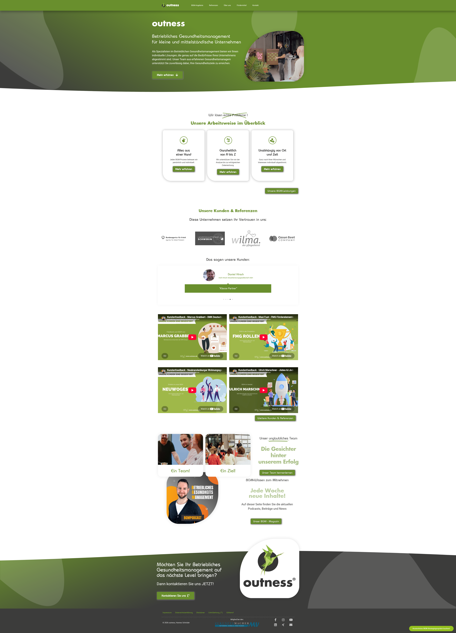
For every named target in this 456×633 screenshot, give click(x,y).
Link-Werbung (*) (215, 612)
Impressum (167, 612)
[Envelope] (290, 624)
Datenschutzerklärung (184, 612)
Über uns (227, 5)
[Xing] (283, 624)
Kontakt (255, 5)
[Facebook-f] (275, 619)
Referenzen (213, 5)
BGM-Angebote (197, 5)
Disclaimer (200, 612)
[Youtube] (290, 619)
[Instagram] (283, 619)
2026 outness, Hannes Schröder (176, 623)
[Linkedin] (275, 624)
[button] (223, 299)
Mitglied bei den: (237, 619)
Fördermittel (242, 5)
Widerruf (230, 612)
